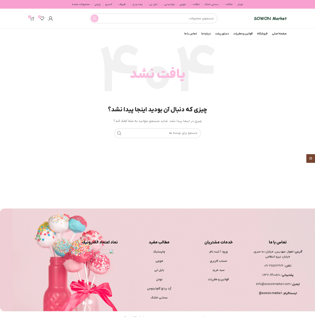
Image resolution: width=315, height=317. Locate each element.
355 (272, 266)
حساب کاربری (218, 261)
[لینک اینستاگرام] (310, 158)
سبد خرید (218, 270)
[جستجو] (95, 18)
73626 (279, 266)
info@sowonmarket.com (273, 284)
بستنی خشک (159, 298)
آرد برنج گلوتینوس (159, 288)
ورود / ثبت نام (218, 252)
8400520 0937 (271, 275)
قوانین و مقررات (218, 279)
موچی (159, 261)
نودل (159, 279)
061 (266, 266)
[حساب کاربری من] (50, 18)
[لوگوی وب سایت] (270, 18)
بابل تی (159, 270)
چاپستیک (159, 252)
